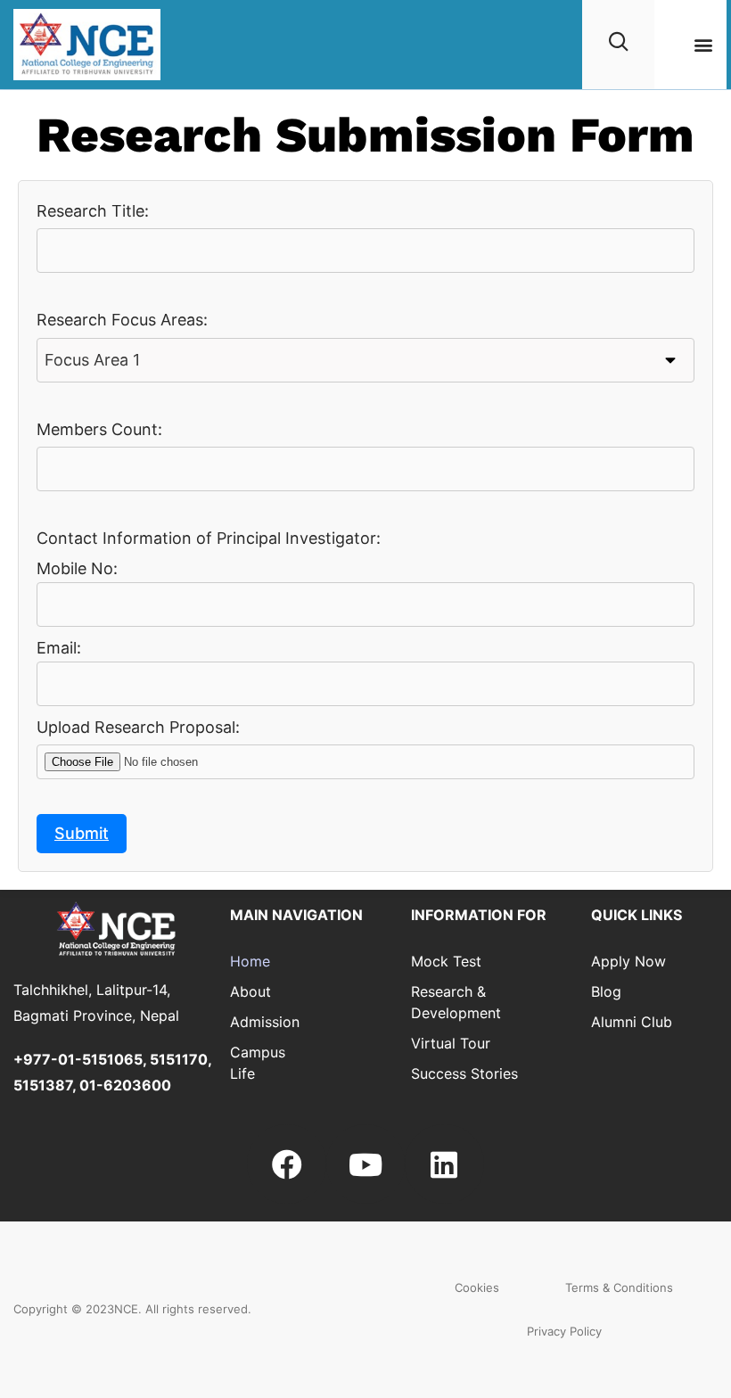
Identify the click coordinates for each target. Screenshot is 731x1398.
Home (250, 961)
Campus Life (257, 1062)
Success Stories (464, 1073)
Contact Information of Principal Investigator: (209, 538)
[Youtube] (365, 1163)
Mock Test (446, 961)
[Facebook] (286, 1163)
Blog (606, 991)
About (250, 991)
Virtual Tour (450, 1043)
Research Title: (93, 210)
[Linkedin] (444, 1163)
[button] (703, 45)
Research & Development (456, 1002)
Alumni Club (631, 1022)
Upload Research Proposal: (138, 727)
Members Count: (99, 429)
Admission (259, 1022)
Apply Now (628, 961)
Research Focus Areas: (122, 319)
